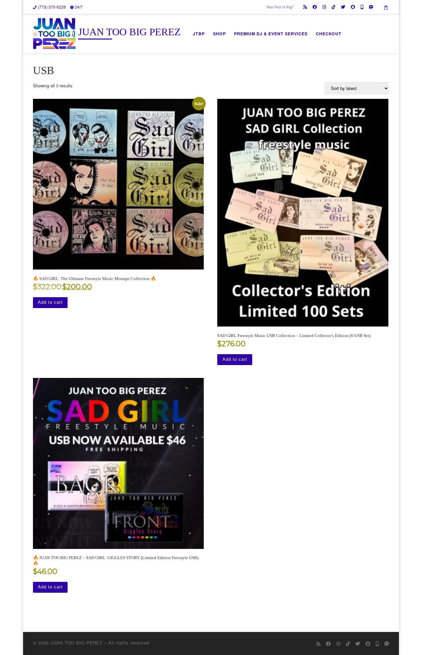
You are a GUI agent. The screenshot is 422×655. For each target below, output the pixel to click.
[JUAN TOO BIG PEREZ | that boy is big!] (54, 33)
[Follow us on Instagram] (324, 7)
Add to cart (50, 302)
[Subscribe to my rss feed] (305, 7)
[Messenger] (362, 7)
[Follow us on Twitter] (343, 7)
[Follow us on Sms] (371, 7)
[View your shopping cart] (386, 7)
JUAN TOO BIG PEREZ (76, 643)
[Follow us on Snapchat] (353, 7)
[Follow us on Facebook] (315, 7)
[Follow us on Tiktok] (333, 7)
